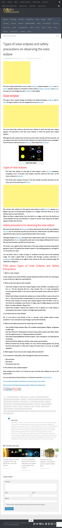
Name (6, 492)
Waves (37, 27)
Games (14, 27)
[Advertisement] (16, 72)
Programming (29, 19)
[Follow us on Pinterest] (49, 524)
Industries (13, 23)
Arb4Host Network (14, 524)
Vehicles (5, 31)
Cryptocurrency (14, 31)
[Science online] (34, 524)
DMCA (16, 2)
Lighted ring (47, 401)
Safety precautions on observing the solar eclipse (23, 404)
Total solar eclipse (45, 406)
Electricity (56, 23)
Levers (55, 27)
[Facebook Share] (4, 389)
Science (29, 31)
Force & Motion (47, 23)
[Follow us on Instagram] (55, 524)
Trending (22, 31)
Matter (32, 27)
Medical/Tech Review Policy (9, 6)
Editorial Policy (23, 6)
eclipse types (23, 399)
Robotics (5, 19)
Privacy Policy (36, 2)
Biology (43, 19)
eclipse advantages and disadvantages (11, 399)
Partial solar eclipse (8, 404)
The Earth (15, 406)
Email (34, 492)
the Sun (51, 86)
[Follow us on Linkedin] (52, 524)
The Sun (32, 406)
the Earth (48, 89)
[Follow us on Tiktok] (58, 524)
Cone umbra (32, 397)
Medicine (20, 23)
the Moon (35, 86)
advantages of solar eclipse (12, 397)
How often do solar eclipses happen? (11, 401)
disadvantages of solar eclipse (42, 397)
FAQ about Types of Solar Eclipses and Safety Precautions (39, 399)
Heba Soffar (32, 6)
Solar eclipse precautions (46, 404)
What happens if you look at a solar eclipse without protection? (43, 411)
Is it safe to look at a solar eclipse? (37, 401)
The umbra (38, 406)
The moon (20, 406)
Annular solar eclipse (24, 397)
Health (37, 19)
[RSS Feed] (43, 524)
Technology (13, 19)
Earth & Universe (30, 23)
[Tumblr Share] (19, 389)
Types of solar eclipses (8, 408)
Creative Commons (25, 2)
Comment (7, 481)
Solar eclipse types (7, 406)
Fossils (43, 27)
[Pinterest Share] (13, 389)
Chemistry (6, 23)
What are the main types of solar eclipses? (23, 408)
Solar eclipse (37, 404)
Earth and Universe (9, 36)
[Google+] (46, 524)
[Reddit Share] (16, 389)
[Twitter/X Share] (7, 389)
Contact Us (45, 2)
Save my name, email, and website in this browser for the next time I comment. (26, 504)
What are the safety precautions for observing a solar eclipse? (16, 411)
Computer (21, 19)
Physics (50, 19)
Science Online (42, 6)
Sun (9, 289)
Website (7, 498)
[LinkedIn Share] (10, 389)
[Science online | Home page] (11, 10)
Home (3, 2)
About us (9, 2)
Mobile (38, 23)
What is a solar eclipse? (8, 413)
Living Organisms (23, 27)
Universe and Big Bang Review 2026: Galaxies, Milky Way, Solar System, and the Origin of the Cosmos (29, 463)
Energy (49, 27)
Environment (6, 27)
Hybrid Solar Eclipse (24, 401)
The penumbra (27, 406)
